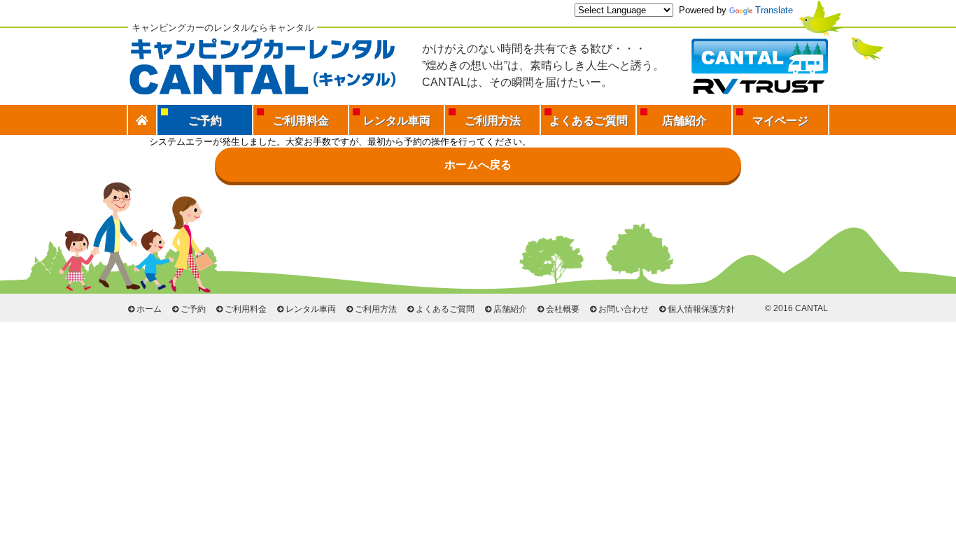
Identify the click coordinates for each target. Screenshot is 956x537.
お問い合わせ (623, 309)
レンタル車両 (396, 121)
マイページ (780, 121)
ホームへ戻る (478, 165)
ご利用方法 (493, 121)
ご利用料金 (301, 121)
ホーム (149, 309)
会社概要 (562, 309)
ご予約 (193, 309)
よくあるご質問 (588, 121)
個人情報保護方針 (701, 309)
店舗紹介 (684, 121)
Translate (774, 10)
